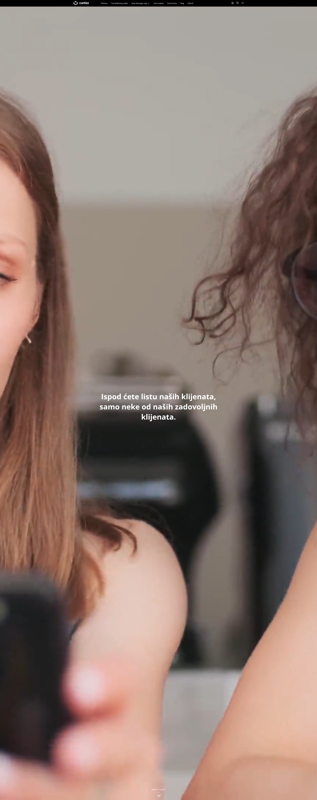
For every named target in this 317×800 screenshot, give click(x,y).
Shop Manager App (139, 3)
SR (243, 3)
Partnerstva (172, 3)
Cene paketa (158, 3)
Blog (182, 3)
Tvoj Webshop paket (119, 3)
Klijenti (190, 3)
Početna (104, 3)
